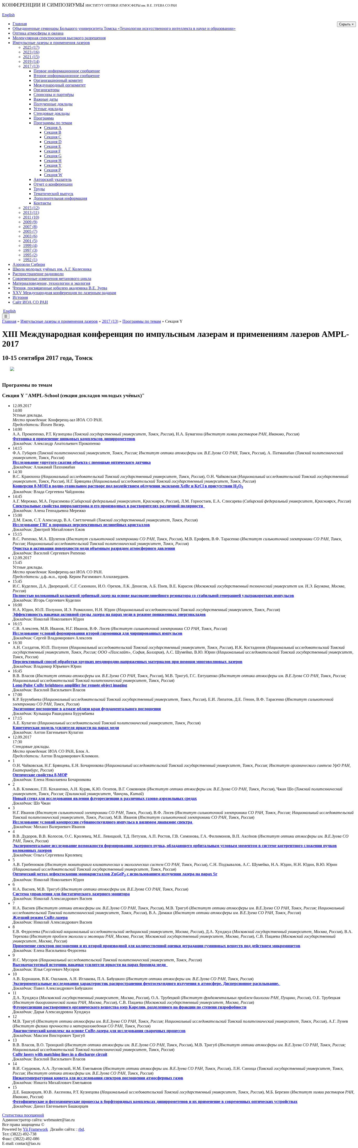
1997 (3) (30, 250)
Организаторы (46, 90)
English (8, 15)
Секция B (52, 132)
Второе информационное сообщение (67, 75)
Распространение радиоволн (38, 274)
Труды (39, 189)
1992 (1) (30, 259)
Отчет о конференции (53, 184)
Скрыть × (346, 24)
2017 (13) (31, 66)
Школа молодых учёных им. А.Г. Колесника (52, 269)
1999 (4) (30, 245)
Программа (44, 118)
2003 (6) (30, 236)
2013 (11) (31, 212)
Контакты (42, 203)
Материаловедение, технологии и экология (51, 283)
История (20, 297)
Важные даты (46, 99)
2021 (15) (31, 57)
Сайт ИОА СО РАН (30, 302)
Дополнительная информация (60, 198)
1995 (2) (30, 255)
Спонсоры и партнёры (54, 94)
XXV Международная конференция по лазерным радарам (64, 292)
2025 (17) (31, 47)
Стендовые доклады (52, 113)
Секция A (53, 127)
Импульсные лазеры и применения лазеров (51, 42)
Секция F (52, 151)
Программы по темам (53, 123)
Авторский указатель (53, 179)
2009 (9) (30, 222)
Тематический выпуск (53, 193)
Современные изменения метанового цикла (52, 278)
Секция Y (53, 165)
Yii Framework (35, 1129)
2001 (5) (30, 241)
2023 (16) (31, 52)
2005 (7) (30, 231)
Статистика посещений (23, 1115)
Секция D (53, 141)
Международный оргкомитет (60, 85)
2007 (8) (30, 226)
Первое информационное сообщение (67, 71)
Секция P (52, 170)
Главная (20, 23)
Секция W (53, 175)
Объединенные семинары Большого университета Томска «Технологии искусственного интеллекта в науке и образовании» (124, 28)
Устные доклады (48, 108)
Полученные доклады (53, 104)
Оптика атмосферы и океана (38, 33)
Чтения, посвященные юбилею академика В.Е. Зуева (60, 288)
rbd (81, 1129)
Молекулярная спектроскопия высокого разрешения (59, 38)
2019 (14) (31, 61)
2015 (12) (31, 208)
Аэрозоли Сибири (29, 264)
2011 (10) (31, 217)
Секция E (52, 146)
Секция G (53, 156)
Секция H (53, 160)
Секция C (52, 137)
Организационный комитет (58, 80)
